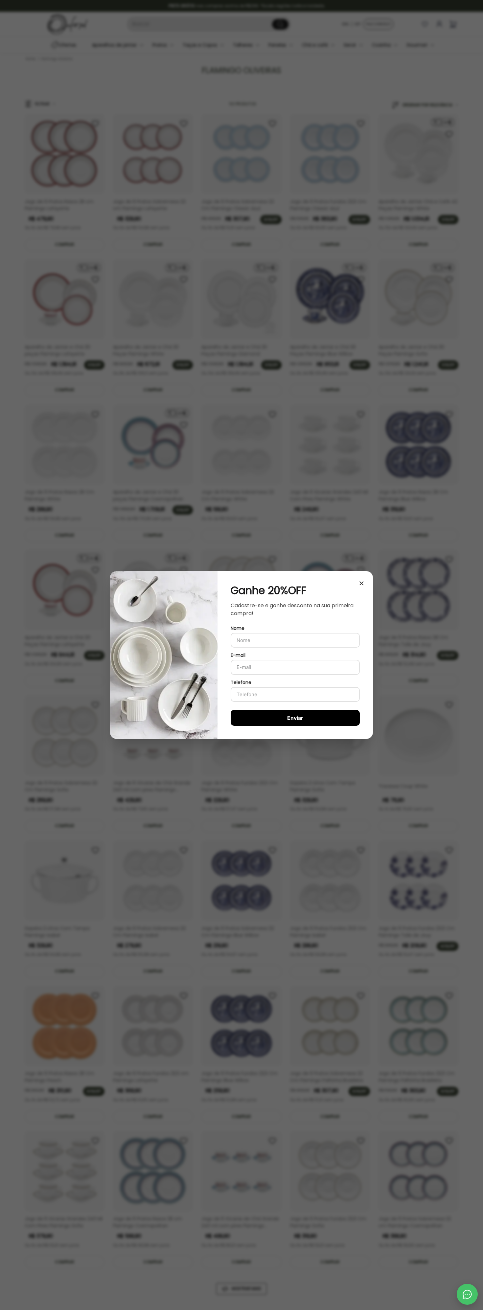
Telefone (241, 682)
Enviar (295, 718)
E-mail (238, 655)
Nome (237, 628)
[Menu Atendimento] (467, 1294)
